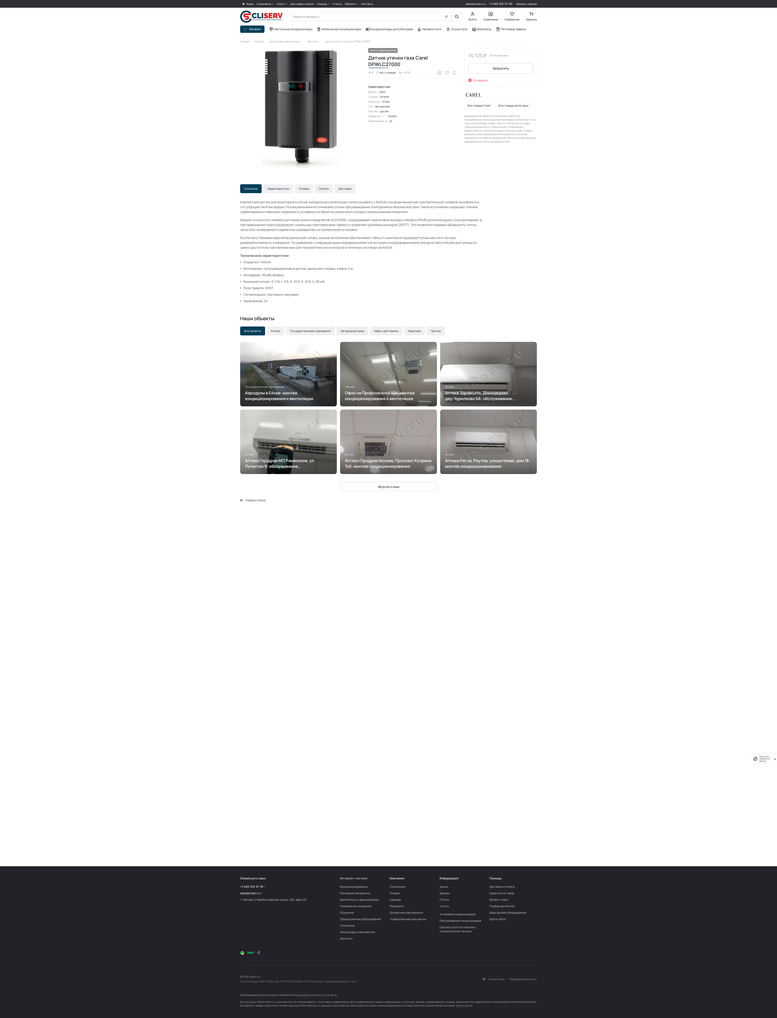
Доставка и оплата (502, 886)
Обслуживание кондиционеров (460, 921)
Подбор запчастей (501, 906)
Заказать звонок (526, 4)
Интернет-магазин (354, 878)
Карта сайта (497, 919)
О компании (398, 886)
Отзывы (304, 189)
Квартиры (414, 331)
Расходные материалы (355, 893)
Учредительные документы (408, 919)
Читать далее (463, 1005)
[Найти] (457, 16)
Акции (444, 886)
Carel (382, 92)
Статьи (444, 899)
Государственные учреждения (310, 331)
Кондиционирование (353, 886)
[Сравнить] (440, 73)
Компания (397, 878)
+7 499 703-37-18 (500, 4)
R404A (392, 116)
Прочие (436, 331)
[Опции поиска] (446, 16)
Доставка (344, 189)
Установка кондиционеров (457, 914)
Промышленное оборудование (360, 919)
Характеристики (278, 189)
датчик (384, 111)
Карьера (395, 899)
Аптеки (275, 331)
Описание (251, 189)
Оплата (324, 189)
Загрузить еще (388, 487)
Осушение (347, 912)
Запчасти (346, 938)
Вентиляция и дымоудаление (359, 899)
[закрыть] (775, 758)
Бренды (445, 893)
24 (390, 121)
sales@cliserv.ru (476, 4)
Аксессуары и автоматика (357, 932)
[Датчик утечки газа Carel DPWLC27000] (300, 108)
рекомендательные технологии (316, 995)
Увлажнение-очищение (355, 906)
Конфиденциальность (523, 979)
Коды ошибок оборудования (508, 912)
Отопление (347, 925)
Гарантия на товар (501, 893)
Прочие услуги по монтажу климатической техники (458, 929)
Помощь (495, 878)
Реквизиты (397, 906)
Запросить (500, 68)
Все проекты (252, 331)
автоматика (382, 106)
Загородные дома (352, 331)
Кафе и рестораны (386, 331)
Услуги (444, 906)
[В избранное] (447, 73)
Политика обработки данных (764, 758)
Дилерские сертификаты (406, 912)
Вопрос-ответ (498, 899)
